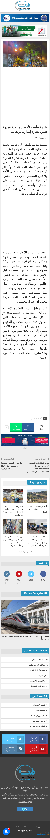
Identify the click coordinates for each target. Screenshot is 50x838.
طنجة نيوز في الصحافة (37, 716)
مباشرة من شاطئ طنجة (36, 681)
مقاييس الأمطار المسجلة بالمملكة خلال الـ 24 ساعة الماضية (11, 466)
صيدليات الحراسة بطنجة (37, 665)
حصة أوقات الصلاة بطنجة (37, 660)
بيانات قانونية (40, 710)
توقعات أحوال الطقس (37, 670)
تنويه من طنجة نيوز (38, 721)
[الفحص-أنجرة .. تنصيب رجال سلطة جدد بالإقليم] (37, 496)
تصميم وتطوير (27, 830)
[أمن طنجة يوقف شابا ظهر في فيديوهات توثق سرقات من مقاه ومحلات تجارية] (13, 526)
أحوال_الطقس (36, 418)
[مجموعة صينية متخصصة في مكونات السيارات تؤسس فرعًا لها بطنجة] (13, 496)
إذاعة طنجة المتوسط (38, 686)
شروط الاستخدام (39, 705)
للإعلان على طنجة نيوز (37, 726)
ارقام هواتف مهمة (40, 676)
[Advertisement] (25, 95)
